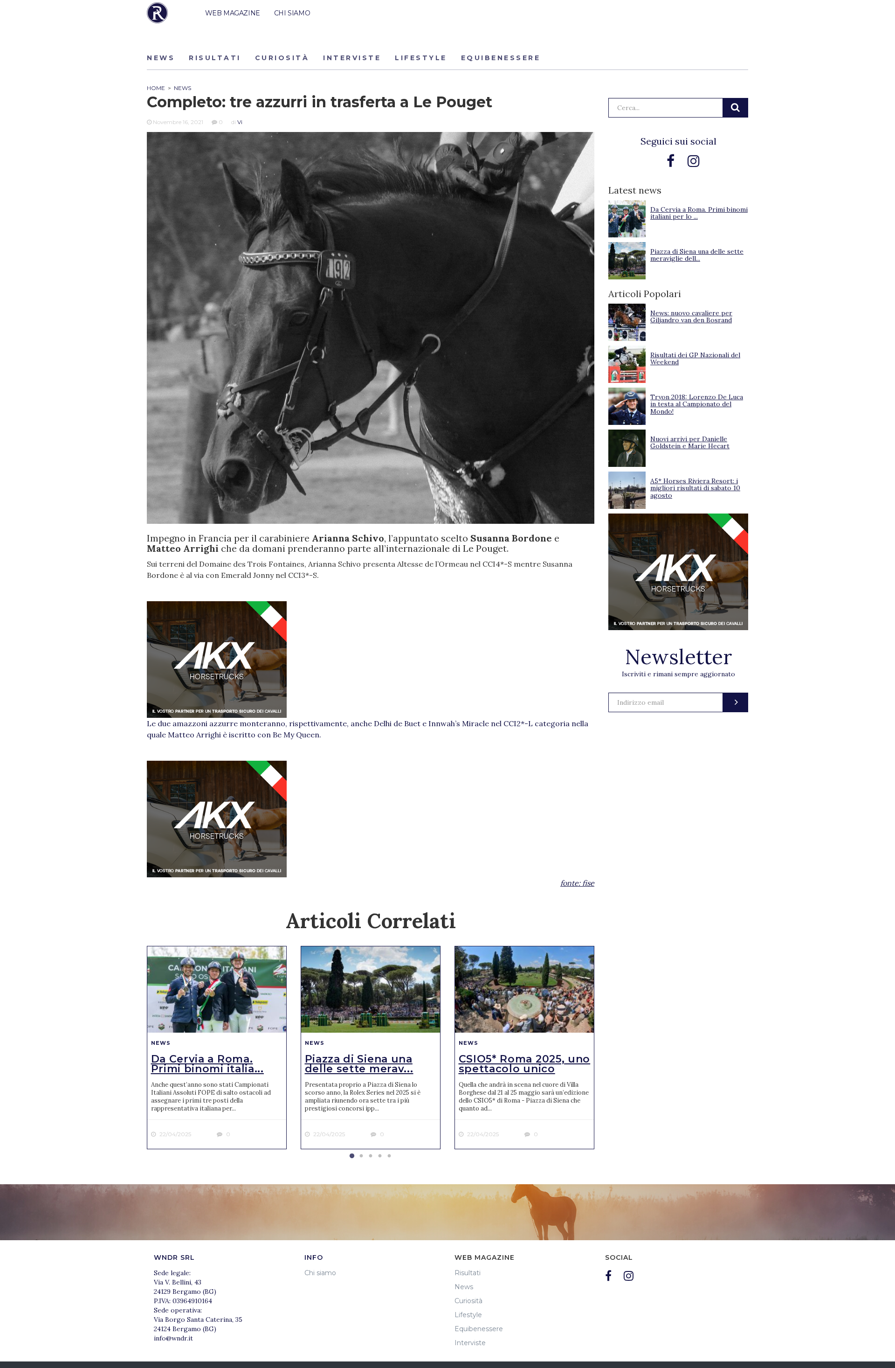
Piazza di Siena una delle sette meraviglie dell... (697, 255)
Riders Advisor (157, 12)
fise (588, 883)
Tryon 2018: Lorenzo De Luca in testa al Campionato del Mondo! (696, 404)
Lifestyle (421, 58)
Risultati (215, 58)
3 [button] (370, 1156)
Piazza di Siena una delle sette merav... (359, 1064)
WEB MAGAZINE (232, 13)
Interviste (352, 58)
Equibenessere (501, 58)
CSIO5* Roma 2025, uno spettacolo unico (525, 1064)
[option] (217, 1047)
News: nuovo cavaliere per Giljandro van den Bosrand (691, 316)
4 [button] (380, 1156)
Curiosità (282, 58)
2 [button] (361, 1156)
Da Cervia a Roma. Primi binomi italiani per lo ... (699, 213)
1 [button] (352, 1156)
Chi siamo (320, 1273)
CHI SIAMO (292, 13)
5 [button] (389, 1156)
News (161, 58)
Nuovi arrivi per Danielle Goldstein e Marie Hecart (690, 442)
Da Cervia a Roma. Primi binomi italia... (207, 1064)
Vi (239, 121)
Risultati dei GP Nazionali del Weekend (695, 358)
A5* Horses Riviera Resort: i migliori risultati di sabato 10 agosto (695, 488)
